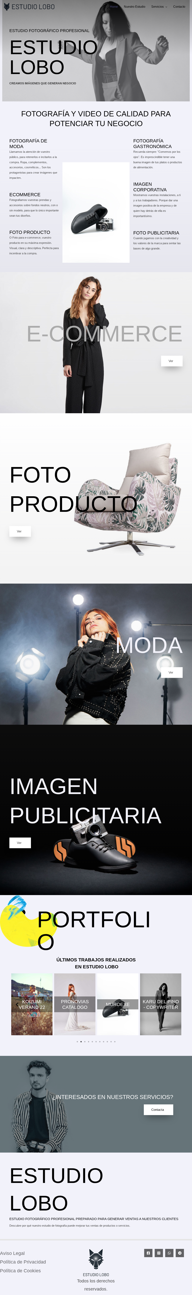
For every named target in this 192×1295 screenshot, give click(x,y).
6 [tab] (96, 1042)
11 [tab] (115, 1042)
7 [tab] (100, 1042)
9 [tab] (107, 1042)
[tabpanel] (31, 1004)
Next (175, 1004)
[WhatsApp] (169, 1253)
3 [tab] (85, 1042)
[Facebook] (148, 1253)
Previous (17, 1004)
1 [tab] (77, 1042)
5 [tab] (92, 1042)
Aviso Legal (12, 1253)
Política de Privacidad (23, 1261)
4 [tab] (88, 1042)
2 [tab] (81, 1042)
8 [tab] (103, 1042)
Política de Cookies (20, 1270)
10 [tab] (111, 1042)
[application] (165, 6)
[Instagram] (159, 1253)
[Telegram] (180, 1253)
